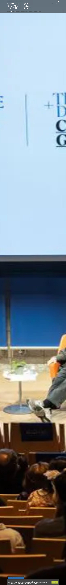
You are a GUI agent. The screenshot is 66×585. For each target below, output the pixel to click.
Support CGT (51, 3)
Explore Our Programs (16, 578)
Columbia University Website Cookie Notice (31, 583)
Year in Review (56, 3)
